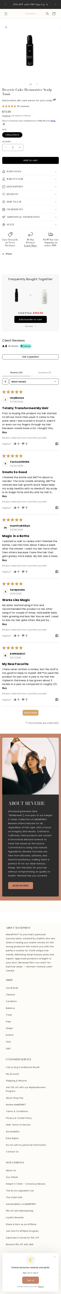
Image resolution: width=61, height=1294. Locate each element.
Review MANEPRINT (16, 1104)
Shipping (6, 116)
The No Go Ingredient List (20, 1190)
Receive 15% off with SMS (19, 1244)
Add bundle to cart (30, 319)
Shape (9, 1028)
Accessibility (13, 1131)
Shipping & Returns (16, 1080)
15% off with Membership (19, 1210)
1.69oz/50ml (12, 134)
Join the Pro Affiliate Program (22, 1231)
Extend (9, 1034)
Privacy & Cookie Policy (19, 1118)
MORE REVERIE (21, 885)
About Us (11, 1170)
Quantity (6, 141)
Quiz (8, 1041)
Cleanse (10, 994)
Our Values (12, 1177)
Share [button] (9, 253)
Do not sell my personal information (26, 1144)
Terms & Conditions (17, 1111)
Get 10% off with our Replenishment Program (26, 1089)
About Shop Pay (14, 1097)
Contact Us (12, 1151)
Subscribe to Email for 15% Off (22, 1237)
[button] (6, 13)
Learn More (30, 245)
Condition (11, 1001)
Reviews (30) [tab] (16, 372)
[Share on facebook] (57, 444)
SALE (8, 1048)
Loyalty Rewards (15, 1217)
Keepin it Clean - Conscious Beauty (25, 1183)
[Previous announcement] (5, 4)
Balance (10, 1008)
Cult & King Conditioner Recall (22, 1067)
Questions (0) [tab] (44, 372)
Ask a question (30, 356)
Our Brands (12, 987)
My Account (12, 1073)
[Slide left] (24, 84)
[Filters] (5, 382)
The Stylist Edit (14, 1197)
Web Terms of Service (18, 1124)
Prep (8, 1021)
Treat (9, 1014)
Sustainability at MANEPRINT (21, 1204)
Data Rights (12, 1138)
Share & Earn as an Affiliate (21, 1224)
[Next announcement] (55, 4)
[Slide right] (37, 84)
